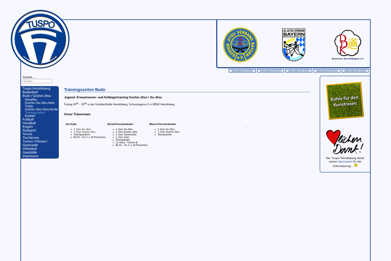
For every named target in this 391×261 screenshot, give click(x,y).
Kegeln (28, 126)
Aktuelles (31, 99)
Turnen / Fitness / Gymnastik (35, 143)
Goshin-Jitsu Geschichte (41, 109)
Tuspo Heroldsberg (36, 88)
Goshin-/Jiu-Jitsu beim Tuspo (40, 104)
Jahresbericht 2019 (327, 70)
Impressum (30, 156)
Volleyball (30, 148)
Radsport (29, 130)
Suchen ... (29, 77)
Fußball (28, 119)
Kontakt (30, 115)
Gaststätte (30, 152)
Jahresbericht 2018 (355, 70)
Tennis (27, 134)
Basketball (30, 92)
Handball (29, 123)
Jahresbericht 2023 (270, 70)
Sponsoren (345, 161)
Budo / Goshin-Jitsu (37, 96)
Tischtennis (31, 137)
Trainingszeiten (35, 112)
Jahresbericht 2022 (298, 70)
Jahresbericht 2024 (242, 70)
